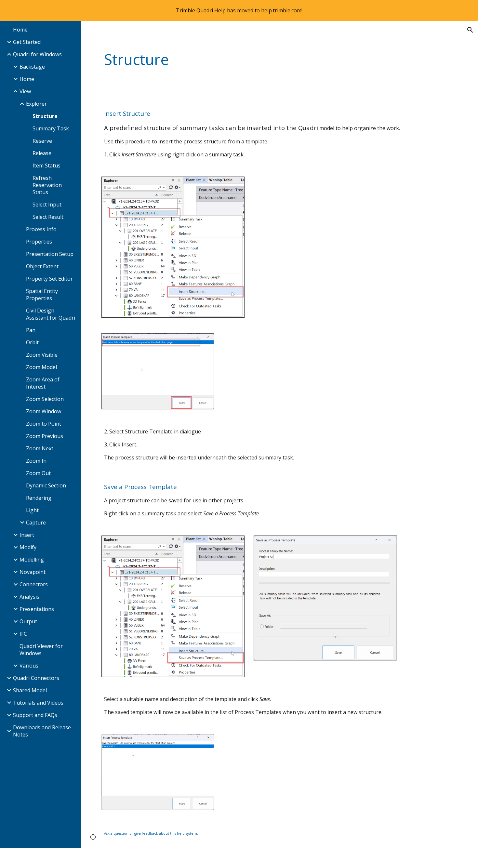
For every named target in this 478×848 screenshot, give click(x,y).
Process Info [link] (41, 229)
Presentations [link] (37, 609)
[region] (239, 10)
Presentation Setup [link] (49, 254)
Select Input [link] (47, 204)
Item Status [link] (46, 165)
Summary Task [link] (51, 128)
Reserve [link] (42, 140)
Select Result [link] (48, 216)
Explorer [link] (36, 103)
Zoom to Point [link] (43, 423)
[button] (470, 30)
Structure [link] (45, 116)
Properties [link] (39, 241)
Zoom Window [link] (43, 411)
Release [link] (42, 153)
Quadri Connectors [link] (36, 678)
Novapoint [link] (33, 572)
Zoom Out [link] (38, 473)
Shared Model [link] (30, 690)
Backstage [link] (32, 66)
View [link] (25, 91)
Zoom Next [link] (39, 448)
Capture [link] (36, 522)
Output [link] (28, 621)
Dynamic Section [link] (46, 485)
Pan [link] (30, 330)
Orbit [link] (32, 342)
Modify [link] (28, 547)
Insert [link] (27, 534)
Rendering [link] (38, 497)
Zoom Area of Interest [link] (43, 383)
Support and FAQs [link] (35, 715)
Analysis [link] (29, 596)
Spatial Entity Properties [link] (42, 294)
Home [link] (20, 29)
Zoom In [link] (36, 460)
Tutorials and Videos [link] (38, 702)
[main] (249, 60)
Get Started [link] (27, 42)
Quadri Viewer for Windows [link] (41, 650)
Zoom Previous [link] (44, 436)
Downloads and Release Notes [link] (42, 731)
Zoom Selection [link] (45, 399)
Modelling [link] (32, 559)
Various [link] (29, 665)
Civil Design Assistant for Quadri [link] (50, 314)
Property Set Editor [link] (49, 278)
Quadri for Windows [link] (37, 54)
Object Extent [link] (42, 266)
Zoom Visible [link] (42, 354)
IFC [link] (23, 633)
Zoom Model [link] (41, 367)
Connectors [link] (34, 584)
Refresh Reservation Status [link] (47, 185)
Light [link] (32, 510)
